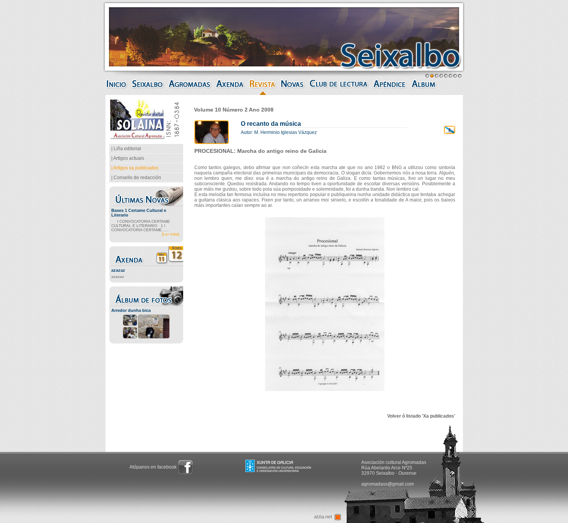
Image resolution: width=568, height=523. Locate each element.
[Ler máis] (170, 234)
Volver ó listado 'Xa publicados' (421, 416)
